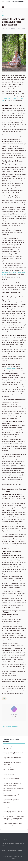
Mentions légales (11, 850)
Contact (20, 850)
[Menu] (3, 7)
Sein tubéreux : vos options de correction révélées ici (13, 758)
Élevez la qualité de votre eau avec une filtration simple (13, 812)
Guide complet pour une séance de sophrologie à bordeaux (12, 768)
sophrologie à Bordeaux (9, 368)
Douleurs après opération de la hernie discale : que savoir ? (13, 773)
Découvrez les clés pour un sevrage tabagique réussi (12, 747)
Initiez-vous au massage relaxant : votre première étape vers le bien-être (13, 752)
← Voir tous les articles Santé (10, 726)
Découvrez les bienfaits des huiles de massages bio (12, 763)
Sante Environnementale (12, 2)
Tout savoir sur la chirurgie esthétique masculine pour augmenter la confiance (13, 824)
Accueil (3, 11)
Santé (7, 11)
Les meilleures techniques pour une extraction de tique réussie (12, 784)
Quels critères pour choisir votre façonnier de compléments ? (14, 789)
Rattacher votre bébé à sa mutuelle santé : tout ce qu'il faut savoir (14, 806)
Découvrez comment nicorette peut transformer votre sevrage (12, 794)
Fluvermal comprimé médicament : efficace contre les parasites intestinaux (13, 779)
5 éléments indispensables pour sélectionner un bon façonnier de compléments (11, 800)
